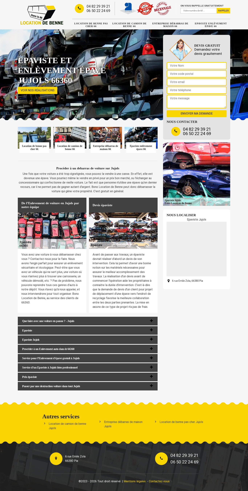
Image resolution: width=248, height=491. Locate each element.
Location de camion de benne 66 (129, 25)
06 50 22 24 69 (98, 11)
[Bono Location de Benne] (41, 15)
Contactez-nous (159, 481)
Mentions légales (135, 481)
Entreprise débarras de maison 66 (170, 25)
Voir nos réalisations (37, 90)
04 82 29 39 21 (98, 6)
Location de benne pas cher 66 (91, 25)
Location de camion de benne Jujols (67, 426)
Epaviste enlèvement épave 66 (211, 25)
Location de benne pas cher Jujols (181, 422)
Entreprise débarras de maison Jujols (123, 424)
